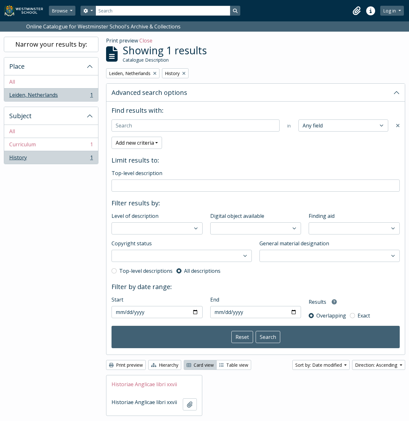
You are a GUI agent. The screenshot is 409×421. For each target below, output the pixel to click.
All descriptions (202, 270)
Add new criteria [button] (135, 142)
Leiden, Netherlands (51, 96)
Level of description (135, 215)
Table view (236, 365)
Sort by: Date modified (319, 365)
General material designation (294, 243)
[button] (357, 11)
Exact (364, 315)
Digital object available (237, 215)
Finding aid (322, 215)
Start (117, 299)
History (51, 159)
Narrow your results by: (51, 44)
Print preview (129, 365)
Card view (203, 365)
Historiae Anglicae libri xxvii (144, 384)
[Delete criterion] (398, 125)
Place (17, 66)
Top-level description (137, 173)
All (12, 81)
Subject (20, 115)
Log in (390, 11)
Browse (60, 11)
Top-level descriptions (146, 270)
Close (145, 40)
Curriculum (51, 146)
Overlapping (331, 315)
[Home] (26, 11)
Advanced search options (149, 92)
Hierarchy (168, 365)
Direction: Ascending (376, 365)
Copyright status (132, 243)
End (214, 299)
